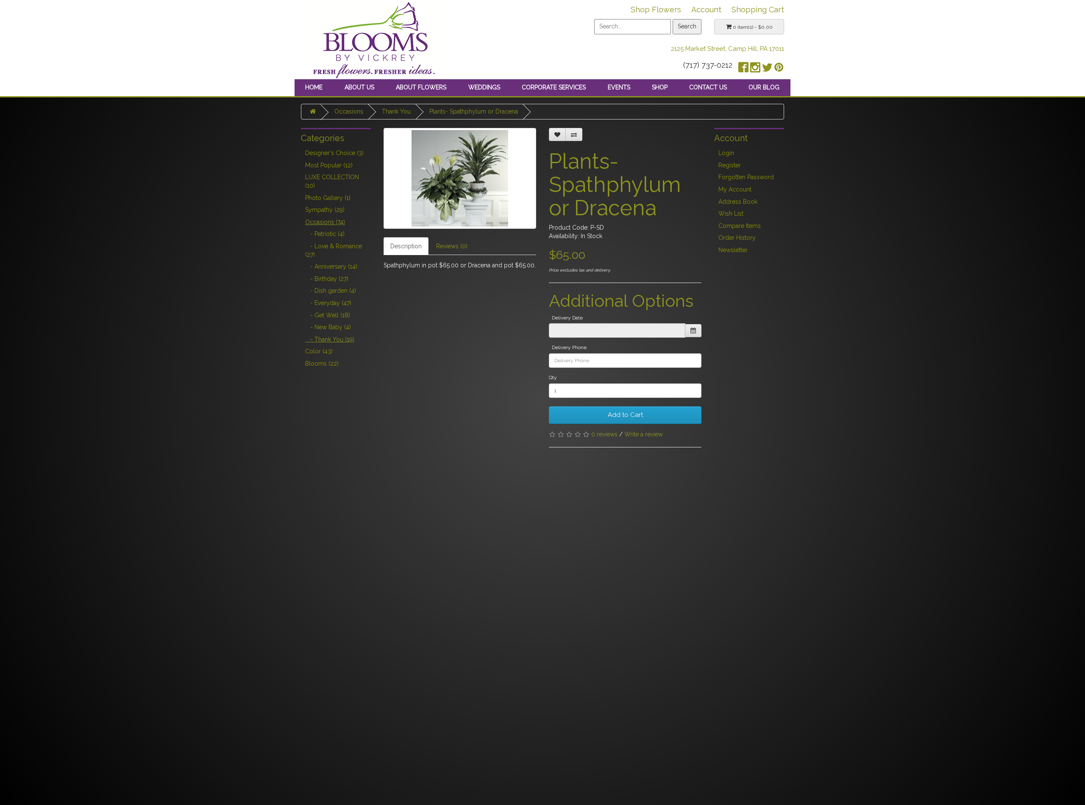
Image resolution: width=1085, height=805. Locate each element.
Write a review (643, 434)
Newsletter (733, 250)
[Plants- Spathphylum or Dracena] (460, 178)
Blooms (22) (322, 363)
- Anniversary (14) (331, 266)
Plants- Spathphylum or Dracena (473, 111)
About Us (359, 87)
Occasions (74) (325, 222)
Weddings (484, 87)
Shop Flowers (656, 9)
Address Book (737, 201)
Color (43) (319, 351)
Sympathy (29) (325, 209)
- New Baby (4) (328, 327)
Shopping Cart (758, 9)
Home (314, 87)
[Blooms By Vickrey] (375, 39)
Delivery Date (567, 318)
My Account (734, 189)
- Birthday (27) (326, 278)
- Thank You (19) (329, 339)
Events (619, 87)
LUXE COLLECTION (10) (332, 181)
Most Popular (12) (329, 165)
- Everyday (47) (328, 303)
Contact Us (708, 87)
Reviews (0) (451, 246)
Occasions (348, 111)
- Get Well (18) (327, 315)
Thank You (396, 111)
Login (726, 153)
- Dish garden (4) (330, 290)
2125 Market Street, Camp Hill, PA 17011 (727, 49)
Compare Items (739, 225)
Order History (737, 237)
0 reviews (604, 434)
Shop (660, 87)
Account (706, 9)
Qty (553, 377)
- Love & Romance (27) (333, 250)
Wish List (730, 213)
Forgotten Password (746, 177)
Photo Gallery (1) (328, 197)
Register (729, 165)
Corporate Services (554, 87)
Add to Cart (625, 415)
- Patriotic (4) (325, 233)
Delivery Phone (569, 347)
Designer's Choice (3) (334, 153)
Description (406, 246)
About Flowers (421, 87)
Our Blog (763, 87)
